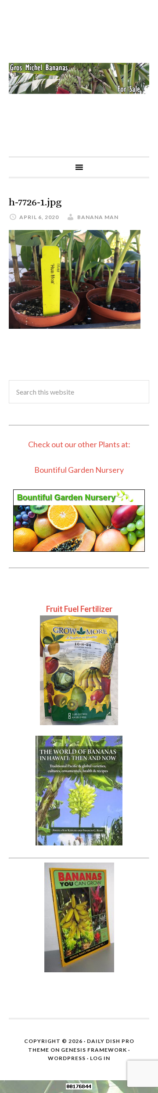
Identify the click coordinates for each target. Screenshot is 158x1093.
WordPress (67, 1058)
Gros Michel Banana (79, 78)
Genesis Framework (94, 1049)
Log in (100, 1058)
